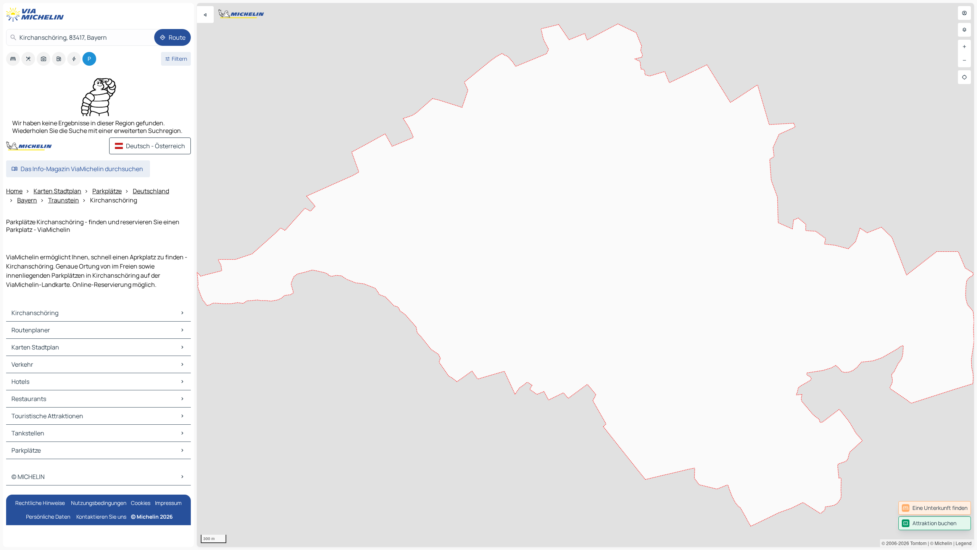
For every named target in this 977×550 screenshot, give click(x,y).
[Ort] (964, 77)
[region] (585, 275)
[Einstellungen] (964, 30)
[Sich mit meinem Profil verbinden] (964, 13)
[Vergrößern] (964, 46)
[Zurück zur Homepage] (36, 14)
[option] (13, 59)
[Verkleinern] (964, 60)
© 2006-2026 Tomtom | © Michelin (917, 543)
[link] (934, 508)
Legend (964, 543)
